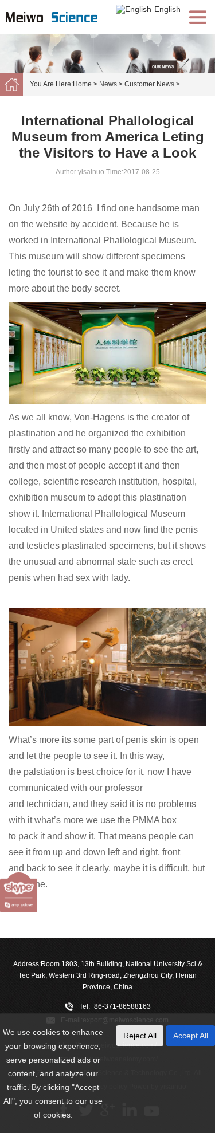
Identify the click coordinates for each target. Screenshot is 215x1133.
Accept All (190, 1035)
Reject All (140, 1035)
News (108, 84)
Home (82, 84)
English (167, 9)
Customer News (149, 84)
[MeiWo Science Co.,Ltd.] (63, 29)
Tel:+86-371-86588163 (115, 1006)
